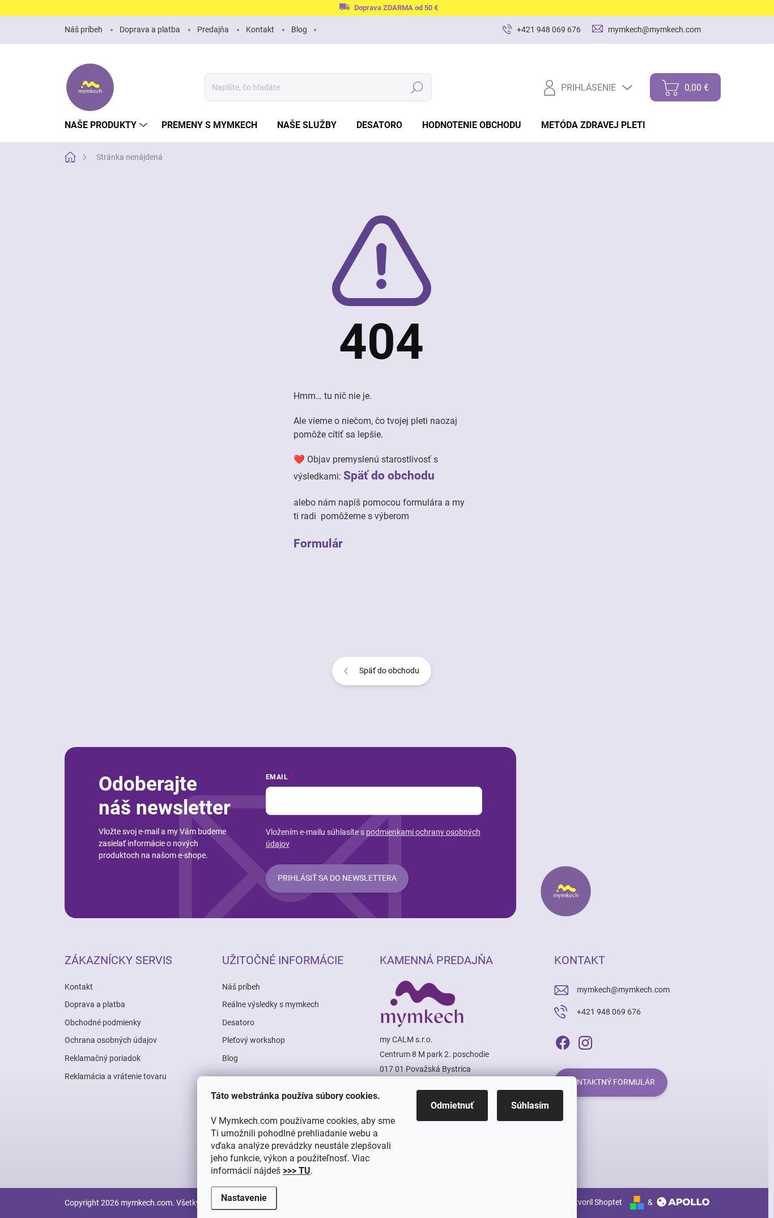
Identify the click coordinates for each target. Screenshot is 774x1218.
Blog (299, 29)
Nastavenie (244, 1197)
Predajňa (213, 29)
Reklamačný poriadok (103, 1058)
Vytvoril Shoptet (594, 1202)
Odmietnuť (452, 1105)
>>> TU (297, 1170)
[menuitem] (107, 125)
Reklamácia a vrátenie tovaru (116, 1076)
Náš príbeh (84, 29)
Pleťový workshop (253, 1040)
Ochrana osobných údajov (111, 1040)
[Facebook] (562, 1040)
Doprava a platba (150, 29)
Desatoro (238, 1022)
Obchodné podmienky (103, 1022)
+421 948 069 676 (609, 1011)
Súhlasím (530, 1105)
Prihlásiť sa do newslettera (337, 877)
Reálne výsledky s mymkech (270, 1004)
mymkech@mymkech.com (623, 989)
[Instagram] (585, 1040)
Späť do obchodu (389, 475)
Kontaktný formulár (610, 1082)
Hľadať (417, 87)
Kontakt (260, 29)
